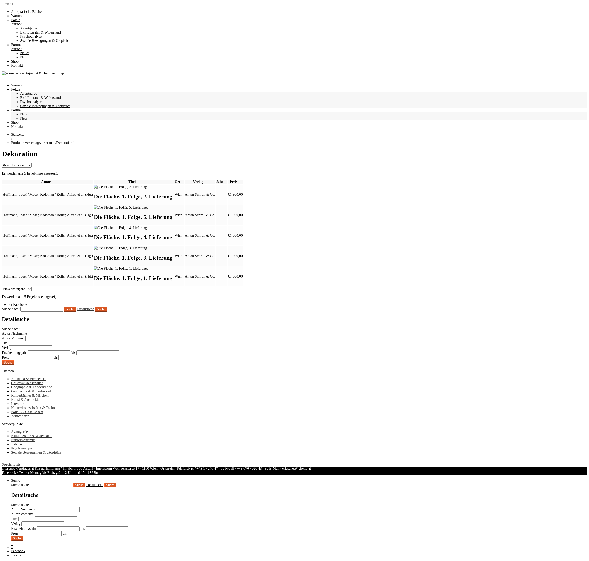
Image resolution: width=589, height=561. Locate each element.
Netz (23, 57)
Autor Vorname (13, 338)
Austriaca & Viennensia (28, 379)
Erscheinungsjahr (14, 353)
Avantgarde (28, 28)
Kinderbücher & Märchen (30, 395)
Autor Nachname (14, 333)
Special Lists (11, 464)
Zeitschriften (20, 416)
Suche (101, 309)
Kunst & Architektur (26, 399)
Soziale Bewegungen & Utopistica (45, 41)
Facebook (9, 473)
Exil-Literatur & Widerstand (40, 32)
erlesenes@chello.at (296, 468)
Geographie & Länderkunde (31, 387)
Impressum (104, 468)
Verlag (6, 348)
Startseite (17, 134)
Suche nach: (11, 309)
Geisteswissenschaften (27, 383)
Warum (16, 16)
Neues (24, 53)
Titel (5, 343)
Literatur (17, 404)
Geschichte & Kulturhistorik (31, 391)
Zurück (16, 24)
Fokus (15, 20)
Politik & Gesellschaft (27, 412)
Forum (16, 45)
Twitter (24, 473)
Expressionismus (23, 440)
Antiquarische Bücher (27, 12)
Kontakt (17, 65)
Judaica (16, 444)
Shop (15, 61)
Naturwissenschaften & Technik (34, 408)
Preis (5, 357)
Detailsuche (85, 309)
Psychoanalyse (31, 36)
